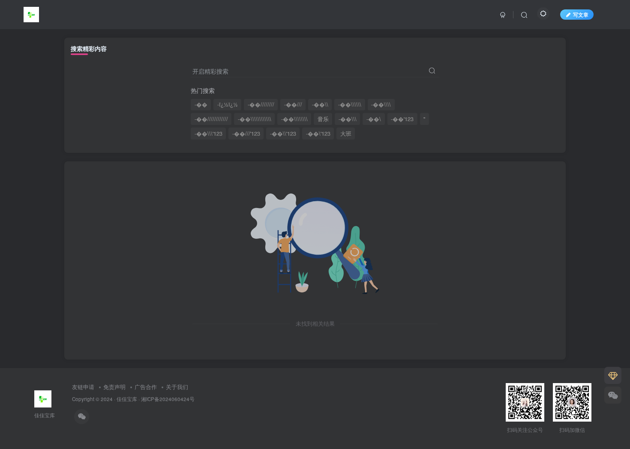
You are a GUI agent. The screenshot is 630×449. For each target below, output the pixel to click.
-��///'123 (246, 133)
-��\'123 (318, 133)
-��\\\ (348, 119)
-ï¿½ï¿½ (227, 104)
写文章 (580, 14)
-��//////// (261, 104)
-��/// (293, 104)
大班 (345, 133)
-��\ (373, 119)
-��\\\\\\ (349, 104)
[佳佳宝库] (31, 13)
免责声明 (114, 387)
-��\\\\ (381, 104)
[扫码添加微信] (612, 395)
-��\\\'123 (208, 133)
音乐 (323, 119)
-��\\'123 (283, 133)
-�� (201, 104)
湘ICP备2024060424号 (168, 398)
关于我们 (177, 387)
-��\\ (320, 104)
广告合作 (146, 387)
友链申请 (83, 387)
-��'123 (402, 119)
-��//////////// (211, 119)
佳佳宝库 (127, 398)
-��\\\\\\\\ (294, 119)
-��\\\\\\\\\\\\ (254, 119)
